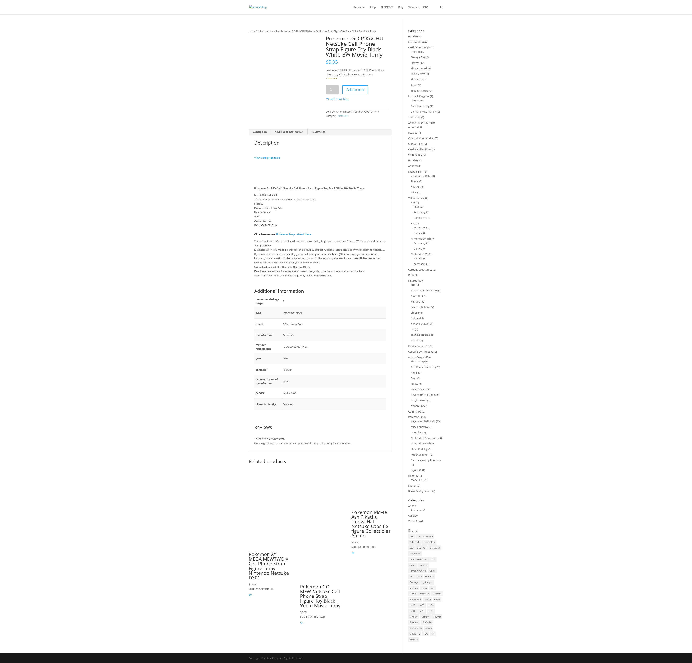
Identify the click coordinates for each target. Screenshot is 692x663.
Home (252, 31)
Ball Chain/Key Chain (423, 111)
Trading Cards (419, 90)
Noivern (425, 616)
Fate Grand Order (418, 559)
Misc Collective (420, 427)
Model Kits (417, 480)
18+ (413, 285)
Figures (415, 100)
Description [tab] (259, 132)
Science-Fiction (420, 307)
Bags (414, 378)
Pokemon (262, 31)
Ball (411, 536)
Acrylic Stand (419, 400)
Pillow (414, 383)
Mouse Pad (415, 599)
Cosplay (413, 515)
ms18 (412, 605)
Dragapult (435, 547)
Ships (414, 312)
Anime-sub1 (418, 510)
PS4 (413, 223)
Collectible (415, 542)
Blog (401, 7)
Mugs (414, 372)
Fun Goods (414, 42)
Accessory (419, 212)
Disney (412, 485)
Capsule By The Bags (420, 351)
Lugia (424, 588)
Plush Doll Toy (419, 449)
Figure (414, 181)
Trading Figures (420, 335)
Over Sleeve (418, 74)
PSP (413, 202)
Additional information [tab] (289, 132)
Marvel (415, 340)
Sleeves (415, 79)
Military (415, 301)
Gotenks (429, 576)
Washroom (417, 389)
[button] (337, 99)
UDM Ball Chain (420, 176)
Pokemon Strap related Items (294, 234)
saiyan (428, 628)
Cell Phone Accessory (423, 367)
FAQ (425, 7)
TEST (416, 206)
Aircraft (415, 296)
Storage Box (418, 57)
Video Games (416, 198)
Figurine (424, 565)
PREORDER (387, 7)
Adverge (416, 187)
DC (412, 329)
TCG (425, 633)
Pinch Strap (418, 361)
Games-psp (420, 217)
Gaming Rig (415, 154)
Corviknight (429, 542)
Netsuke (274, 31)
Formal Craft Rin (418, 570)
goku (419, 576)
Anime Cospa (416, 357)
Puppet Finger (419, 454)
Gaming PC (414, 411)
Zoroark (414, 639)
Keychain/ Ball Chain (423, 394)
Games (418, 233)
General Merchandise (421, 138)
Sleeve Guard (419, 68)
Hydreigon (427, 582)
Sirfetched (415, 633)
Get (411, 576)
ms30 (421, 605)
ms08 (437, 599)
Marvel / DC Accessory (424, 290)
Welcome (359, 7)
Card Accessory (417, 47)
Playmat (415, 63)
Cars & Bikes (415, 143)
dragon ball (415, 553)
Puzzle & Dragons (418, 96)
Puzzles (412, 132)
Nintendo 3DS (419, 254)
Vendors (413, 7)
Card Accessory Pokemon (426, 460)
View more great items (267, 157)
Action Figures (419, 324)
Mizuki (413, 593)
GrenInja (414, 582)
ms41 (412, 610)
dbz (411, 547)
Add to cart (355, 90)
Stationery (414, 117)
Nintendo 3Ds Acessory (425, 438)
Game (432, 570)
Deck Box (416, 51)
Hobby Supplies (417, 346)
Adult (414, 85)
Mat (432, 588)
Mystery (414, 616)
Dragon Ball (415, 171)
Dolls (411, 275)
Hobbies (413, 475)
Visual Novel (415, 521)
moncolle (424, 593)
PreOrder (427, 622)
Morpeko (437, 593)
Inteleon (414, 588)
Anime (415, 318)
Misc (413, 192)
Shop (372, 7)
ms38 (431, 605)
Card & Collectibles (419, 149)
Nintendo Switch (421, 238)
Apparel (413, 166)
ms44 (431, 610)
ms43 (421, 610)
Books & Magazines (419, 491)
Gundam (413, 36)
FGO (433, 559)
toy (432, 633)
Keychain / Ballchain (423, 421)
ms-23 (427, 599)
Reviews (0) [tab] (319, 132)
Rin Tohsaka (416, 628)
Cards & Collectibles (420, 269)
